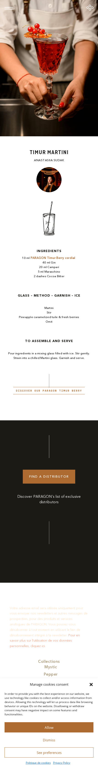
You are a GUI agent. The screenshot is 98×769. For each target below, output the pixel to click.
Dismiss (49, 740)
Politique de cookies (38, 763)
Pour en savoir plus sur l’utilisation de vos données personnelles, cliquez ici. (45, 640)
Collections (49, 661)
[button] (91, 684)
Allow (49, 727)
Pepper (51, 674)
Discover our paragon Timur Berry (49, 390)
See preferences (49, 752)
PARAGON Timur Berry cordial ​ (53, 258)
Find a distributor (49, 476)
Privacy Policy (61, 763)
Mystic (50, 667)
